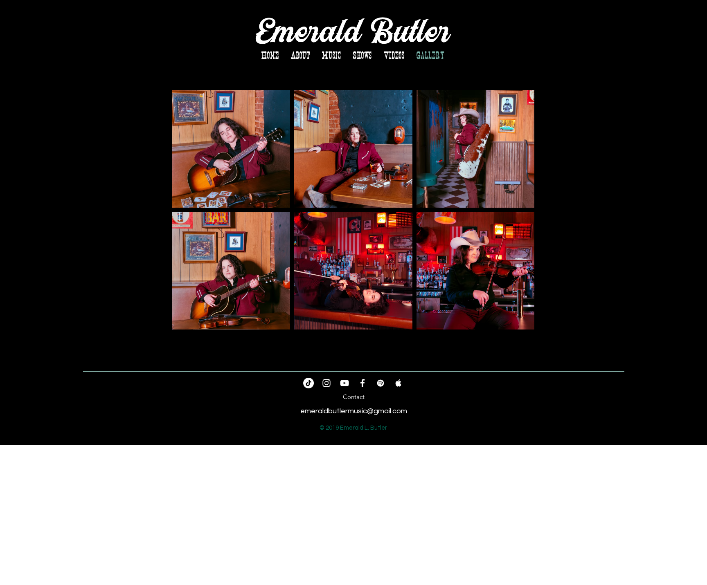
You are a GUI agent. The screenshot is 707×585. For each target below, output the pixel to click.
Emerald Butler (353, 32)
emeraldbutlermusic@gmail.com (353, 411)
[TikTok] (308, 383)
